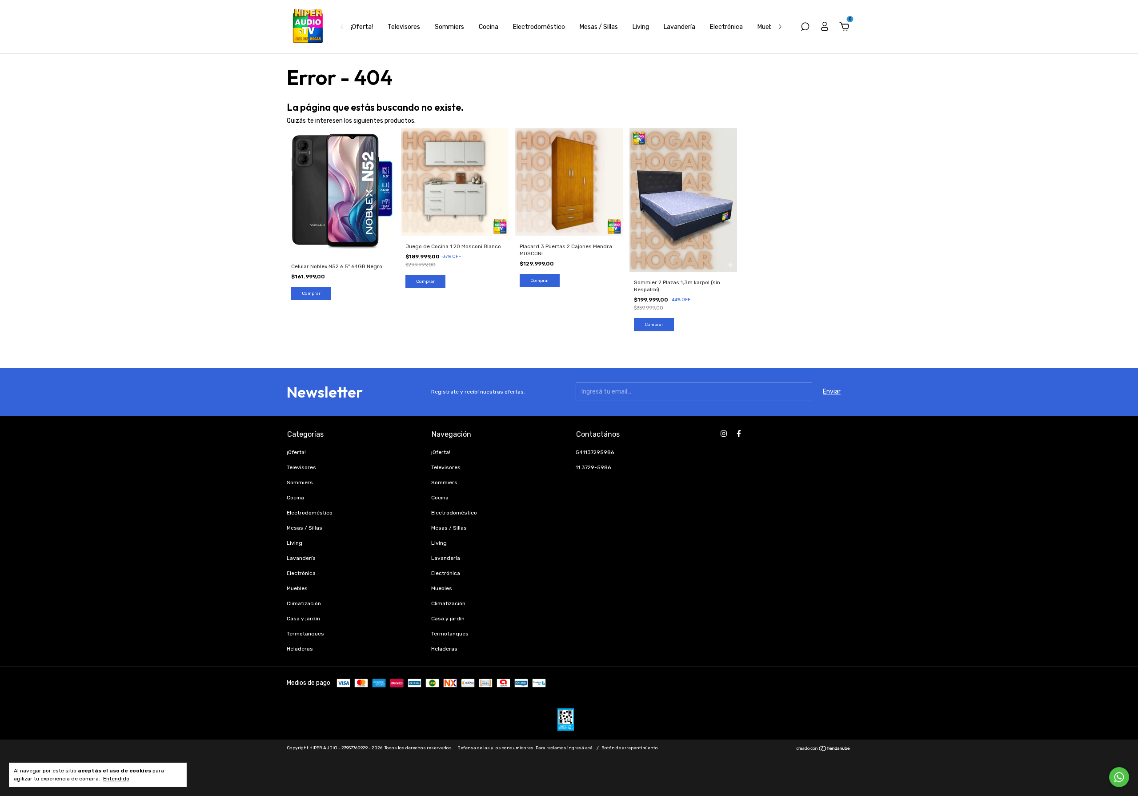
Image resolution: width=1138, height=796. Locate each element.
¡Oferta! (362, 27)
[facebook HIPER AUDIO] (738, 433)
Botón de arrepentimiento (629, 748)
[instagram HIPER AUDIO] (723, 433)
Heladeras (300, 649)
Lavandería (679, 27)
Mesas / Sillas (599, 27)
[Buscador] (805, 28)
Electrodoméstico (539, 27)
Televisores (404, 27)
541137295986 (595, 452)
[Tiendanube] (823, 749)
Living (641, 27)
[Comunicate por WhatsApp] (1119, 777)
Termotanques (305, 634)
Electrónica (726, 27)
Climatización (304, 603)
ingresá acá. (580, 748)
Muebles (769, 27)
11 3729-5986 (593, 467)
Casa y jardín (303, 618)
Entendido (116, 779)
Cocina (488, 27)
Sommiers (449, 27)
